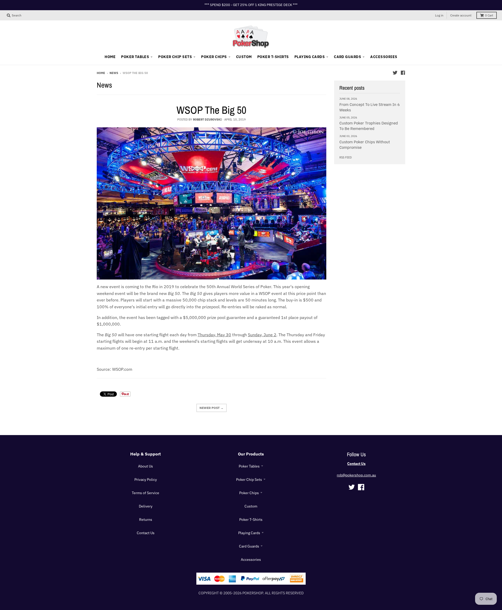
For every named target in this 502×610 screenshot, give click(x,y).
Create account (460, 15)
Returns (145, 519)
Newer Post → (211, 408)
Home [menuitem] (110, 56)
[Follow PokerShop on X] (395, 72)
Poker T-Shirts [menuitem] (273, 56)
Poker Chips (249, 493)
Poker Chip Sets (249, 479)
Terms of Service (145, 493)
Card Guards (249, 546)
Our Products (251, 454)
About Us (145, 466)
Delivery (145, 506)
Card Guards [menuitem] (347, 56)
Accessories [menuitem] (383, 56)
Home (101, 73)
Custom (250, 506)
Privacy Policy (145, 479)
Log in (439, 15)
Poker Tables (249, 466)
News (114, 73)
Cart (489, 15)
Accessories (251, 559)
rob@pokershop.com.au (356, 475)
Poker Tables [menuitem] (135, 56)
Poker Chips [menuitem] (214, 56)
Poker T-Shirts (251, 519)
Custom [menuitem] (244, 56)
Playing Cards (249, 533)
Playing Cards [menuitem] (309, 56)
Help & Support (145, 454)
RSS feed (345, 157)
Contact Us (146, 533)
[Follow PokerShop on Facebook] (403, 72)
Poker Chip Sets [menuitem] (175, 56)
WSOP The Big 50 (211, 110)
